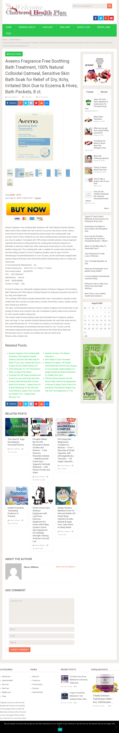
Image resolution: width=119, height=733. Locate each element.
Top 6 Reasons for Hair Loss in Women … (95, 254)
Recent (104, 92)
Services (35, 688)
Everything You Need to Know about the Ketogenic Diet (100, 144)
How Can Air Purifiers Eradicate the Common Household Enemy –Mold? (97, 196)
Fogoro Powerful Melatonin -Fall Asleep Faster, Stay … (79, 696)
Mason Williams (12, 97)
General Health (27, 27)
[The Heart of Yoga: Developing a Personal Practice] (16, 427)
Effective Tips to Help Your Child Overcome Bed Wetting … (96, 286)
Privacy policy (37, 684)
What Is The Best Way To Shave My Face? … (95, 247)
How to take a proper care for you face (101, 181)
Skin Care (65, 27)
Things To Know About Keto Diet (100, 168)
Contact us (36, 680)
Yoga (8, 33)
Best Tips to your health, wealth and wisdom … (95, 294)
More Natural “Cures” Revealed (57, 359)
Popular (90, 92)
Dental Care (103, 27)
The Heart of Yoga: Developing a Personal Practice (16, 442)
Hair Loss (48, 27)
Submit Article (37, 692)
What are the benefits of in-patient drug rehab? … (96, 269)
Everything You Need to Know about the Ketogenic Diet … (96, 228)
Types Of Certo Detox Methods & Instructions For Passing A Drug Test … (97, 218)
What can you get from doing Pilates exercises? (101, 130)
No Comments (43, 97)
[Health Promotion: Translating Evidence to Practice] (16, 496)
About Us (35, 676)
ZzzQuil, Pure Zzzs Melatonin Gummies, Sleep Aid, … (79, 679)
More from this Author (65, 567)
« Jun (85, 336)
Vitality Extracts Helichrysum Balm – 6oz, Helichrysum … (103, 698)
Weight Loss (83, 27)
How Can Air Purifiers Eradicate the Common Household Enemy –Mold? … (97, 238)
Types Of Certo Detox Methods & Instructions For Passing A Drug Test (96, 104)
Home (9, 27)
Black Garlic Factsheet (98, 118)
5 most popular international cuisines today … (97, 277)
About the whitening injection (101, 157)
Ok (60, 729)
